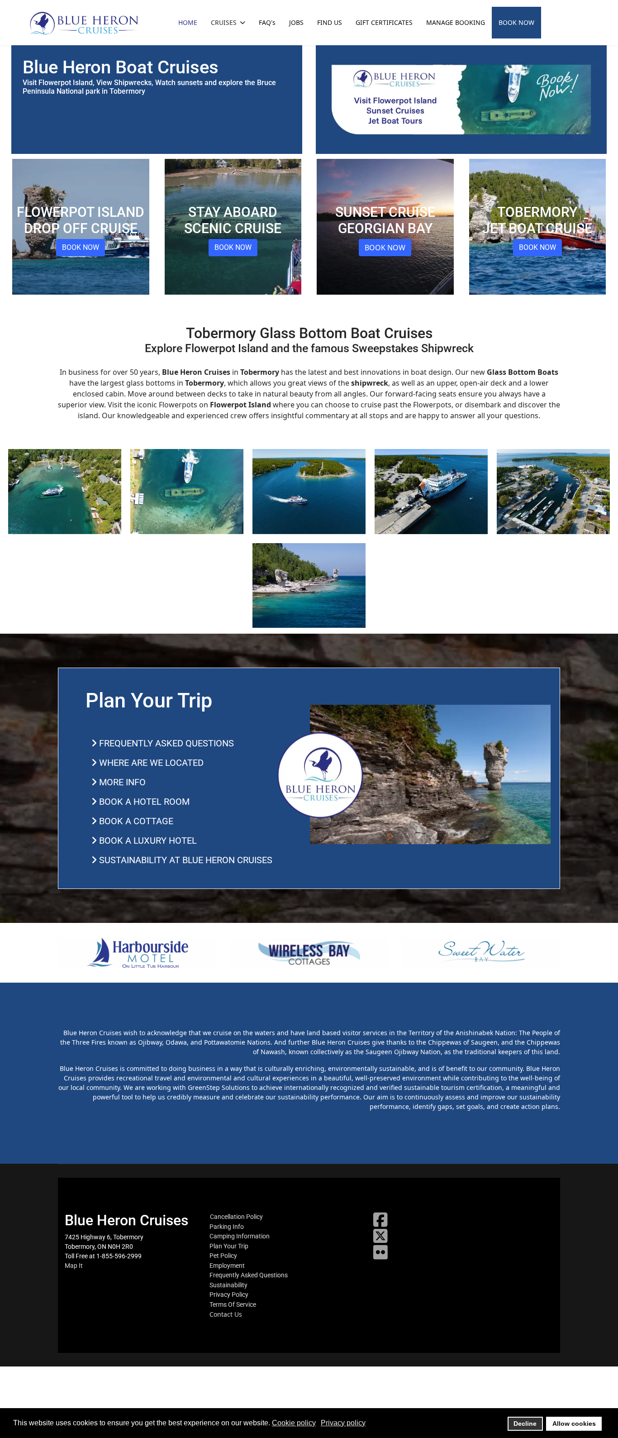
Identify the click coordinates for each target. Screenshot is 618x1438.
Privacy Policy (228, 1294)
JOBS (296, 22)
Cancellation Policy (236, 1216)
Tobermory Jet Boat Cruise (537, 220)
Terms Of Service (232, 1304)
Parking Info (226, 1226)
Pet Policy (223, 1255)
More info (121, 782)
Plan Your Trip (228, 1246)
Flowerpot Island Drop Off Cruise (80, 220)
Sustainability (228, 1285)
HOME (187, 22)
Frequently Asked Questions (165, 743)
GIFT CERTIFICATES (384, 22)
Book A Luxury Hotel (147, 840)
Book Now (80, 247)
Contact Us (225, 1314)
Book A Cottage (135, 821)
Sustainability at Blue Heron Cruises (184, 860)
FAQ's (267, 22)
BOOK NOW (516, 22)
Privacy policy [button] (343, 1423)
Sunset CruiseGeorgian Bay (385, 220)
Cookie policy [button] (294, 1423)
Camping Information (239, 1236)
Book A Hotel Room (143, 801)
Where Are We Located (150, 762)
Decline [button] (525, 1423)
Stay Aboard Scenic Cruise (232, 220)
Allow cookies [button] (574, 1423)
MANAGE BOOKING (455, 22)
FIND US (329, 22)
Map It (74, 1265)
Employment (227, 1265)
